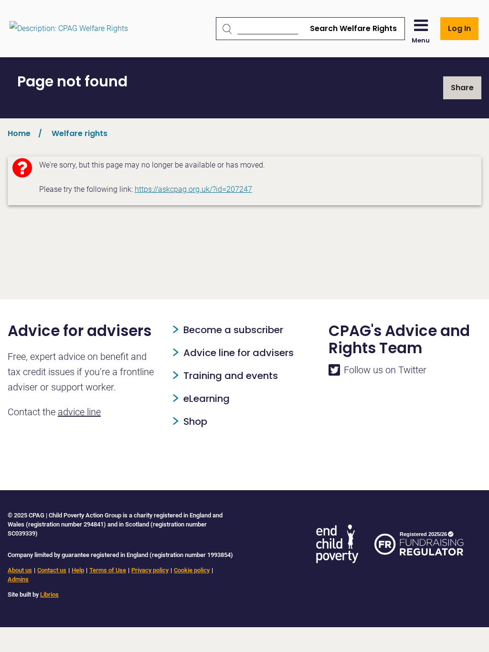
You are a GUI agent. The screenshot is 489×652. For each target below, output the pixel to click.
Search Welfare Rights (353, 28)
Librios (49, 594)
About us (20, 570)
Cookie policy (192, 570)
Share (462, 87)
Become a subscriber (233, 330)
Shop (195, 421)
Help (78, 570)
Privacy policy (150, 570)
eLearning (206, 398)
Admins (18, 579)
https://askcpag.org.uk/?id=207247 (193, 189)
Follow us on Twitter (385, 370)
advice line (79, 412)
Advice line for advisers (238, 352)
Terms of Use (107, 570)
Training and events (230, 375)
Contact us (51, 570)
